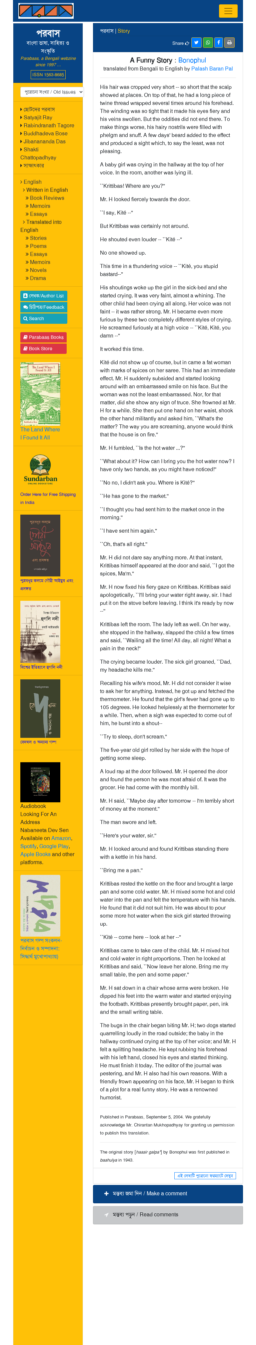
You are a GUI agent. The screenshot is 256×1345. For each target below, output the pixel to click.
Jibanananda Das (45, 141)
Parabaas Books (46, 337)
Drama (38, 278)
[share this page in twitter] (196, 42)
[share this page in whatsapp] (208, 42)
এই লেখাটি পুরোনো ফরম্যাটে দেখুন (205, 1176)
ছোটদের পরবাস (39, 109)
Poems (38, 246)
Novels (38, 270)
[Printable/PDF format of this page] (229, 42)
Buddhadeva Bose (46, 133)
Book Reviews (47, 197)
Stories (38, 238)
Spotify (28, 846)
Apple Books (35, 854)
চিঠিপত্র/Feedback (46, 307)
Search (36, 318)
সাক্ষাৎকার (34, 165)
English (33, 181)
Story (124, 30)
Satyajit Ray (38, 117)
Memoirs (40, 206)
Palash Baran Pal (212, 68)
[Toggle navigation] (228, 11)
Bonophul (192, 60)
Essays (38, 214)
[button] (168, 1194)
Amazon (61, 838)
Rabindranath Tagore (49, 125)
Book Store (40, 349)
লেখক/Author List (46, 296)
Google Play (54, 846)
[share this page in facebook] (218, 42)
